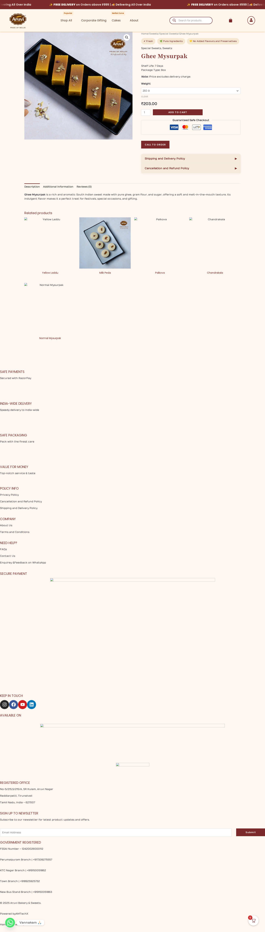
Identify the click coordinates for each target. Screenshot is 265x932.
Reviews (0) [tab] (84, 186)
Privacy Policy (9, 494)
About (134, 20)
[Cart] (230, 20)
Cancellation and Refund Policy (191, 168)
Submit (251, 832)
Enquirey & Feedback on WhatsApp (23, 562)
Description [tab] (32, 186)
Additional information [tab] (58, 186)
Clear (144, 96)
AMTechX (22, 913)
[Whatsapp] (10, 923)
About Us (6, 525)
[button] (126, 37)
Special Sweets (168, 33)
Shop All (66, 20)
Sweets (153, 33)
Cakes (116, 20)
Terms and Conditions (14, 532)
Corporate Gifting (93, 20)
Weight (146, 83)
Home (144, 33)
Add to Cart (177, 112)
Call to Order (155, 144)
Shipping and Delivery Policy (191, 158)
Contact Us (7, 556)
